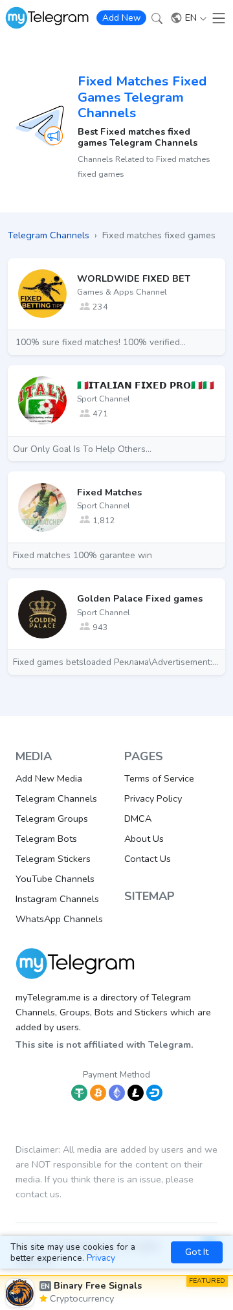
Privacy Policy (153, 798)
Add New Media (49, 778)
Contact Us (147, 858)
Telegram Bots (46, 838)
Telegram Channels (56, 798)
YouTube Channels (55, 878)
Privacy (101, 1258)
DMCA (137, 818)
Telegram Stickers (53, 858)
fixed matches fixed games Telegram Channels (142, 97)
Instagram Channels (57, 898)
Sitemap (149, 896)
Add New (121, 18)
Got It (196, 1251)
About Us (144, 838)
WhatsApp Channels (59, 918)
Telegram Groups (52, 818)
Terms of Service (159, 778)
